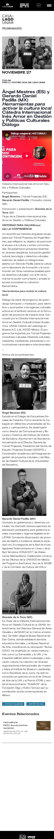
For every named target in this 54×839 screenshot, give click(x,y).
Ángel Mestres (11, 413)
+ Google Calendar (13, 704)
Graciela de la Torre (14, 617)
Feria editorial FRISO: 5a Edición (15, 725)
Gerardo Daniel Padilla (15, 519)
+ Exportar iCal (36, 704)
